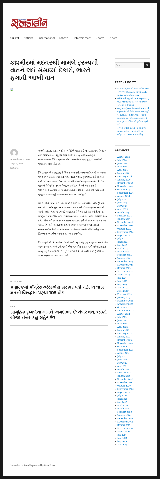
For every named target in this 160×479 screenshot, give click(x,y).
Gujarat (14, 37)
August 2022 (123, 314)
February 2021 (124, 372)
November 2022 (125, 304)
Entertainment (82, 37)
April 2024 (122, 248)
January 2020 (123, 415)
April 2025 (122, 209)
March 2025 (123, 212)
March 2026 (123, 173)
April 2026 (122, 170)
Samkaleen (15, 465)
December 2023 (125, 261)
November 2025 (125, 186)
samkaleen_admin (20, 159)
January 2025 (123, 219)
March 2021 (123, 369)
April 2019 (122, 444)
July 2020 (122, 395)
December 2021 (125, 340)
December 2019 (125, 418)
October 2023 (123, 268)
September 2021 (125, 350)
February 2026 (124, 176)
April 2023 (122, 287)
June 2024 (122, 242)
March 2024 (123, 251)
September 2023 (125, 271)
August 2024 (123, 235)
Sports (100, 37)
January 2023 (123, 297)
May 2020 (122, 402)
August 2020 (123, 392)
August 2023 (123, 274)
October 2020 (124, 385)
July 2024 (122, 238)
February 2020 (124, 412)
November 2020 (125, 382)
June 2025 (122, 202)
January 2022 (123, 336)
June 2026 (122, 163)
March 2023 (123, 291)
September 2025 (125, 193)
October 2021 (123, 346)
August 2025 (123, 196)
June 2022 (122, 320)
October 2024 (124, 229)
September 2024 (125, 232)
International (46, 37)
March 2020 (123, 408)
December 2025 (125, 183)
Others (112, 37)
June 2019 (122, 438)
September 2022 (125, 310)
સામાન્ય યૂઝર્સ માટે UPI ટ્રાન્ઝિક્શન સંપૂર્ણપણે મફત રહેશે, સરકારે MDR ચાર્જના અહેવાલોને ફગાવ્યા (133, 92)
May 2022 (122, 323)
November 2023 (125, 264)
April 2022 (122, 327)
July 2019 (121, 435)
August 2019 (123, 431)
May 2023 (122, 284)
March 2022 (123, 330)
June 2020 (122, 399)
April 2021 (122, 366)
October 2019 (123, 425)
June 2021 (122, 359)
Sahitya (63, 37)
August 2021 (123, 353)
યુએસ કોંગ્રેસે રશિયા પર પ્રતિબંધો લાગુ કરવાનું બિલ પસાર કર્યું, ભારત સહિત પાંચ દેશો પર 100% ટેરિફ (131, 131)
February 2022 (124, 333)
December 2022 (125, 300)
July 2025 (122, 199)
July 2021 (121, 356)
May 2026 (122, 166)
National (29, 37)
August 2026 (123, 157)
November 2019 (125, 421)
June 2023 (122, 281)
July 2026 (122, 160)
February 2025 (124, 215)
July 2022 (122, 317)
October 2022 (124, 307)
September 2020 (125, 389)
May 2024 (122, 245)
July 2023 (121, 278)
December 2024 (125, 222)
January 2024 (123, 258)
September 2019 (125, 428)
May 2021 (122, 363)
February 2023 (124, 294)
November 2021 (125, 343)
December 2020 (125, 379)
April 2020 (122, 405)
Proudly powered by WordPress (39, 465)
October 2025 (124, 189)
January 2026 (124, 179)
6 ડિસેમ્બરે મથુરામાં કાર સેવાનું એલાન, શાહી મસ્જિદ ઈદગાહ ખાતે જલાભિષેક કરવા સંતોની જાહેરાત (133, 101)
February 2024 (124, 255)
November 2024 (125, 225)
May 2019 (122, 441)
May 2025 (122, 206)
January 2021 (123, 376)
